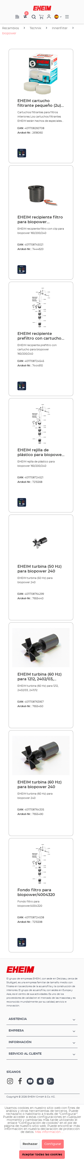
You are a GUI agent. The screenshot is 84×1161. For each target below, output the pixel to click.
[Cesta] (40, 16)
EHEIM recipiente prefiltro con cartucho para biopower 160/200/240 (39, 336)
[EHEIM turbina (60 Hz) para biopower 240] (41, 755)
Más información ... (49, 1132)
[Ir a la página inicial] (42, 8)
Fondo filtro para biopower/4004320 (36, 892)
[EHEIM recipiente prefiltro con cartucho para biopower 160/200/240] (41, 306)
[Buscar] (34, 16)
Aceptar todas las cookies (42, 1154)
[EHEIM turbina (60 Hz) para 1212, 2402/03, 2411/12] (41, 647)
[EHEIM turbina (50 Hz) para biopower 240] (41, 539)
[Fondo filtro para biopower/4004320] (41, 863)
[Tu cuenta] (49, 16)
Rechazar (30, 1144)
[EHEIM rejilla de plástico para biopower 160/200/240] (41, 423)
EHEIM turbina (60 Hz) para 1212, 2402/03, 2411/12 (39, 677)
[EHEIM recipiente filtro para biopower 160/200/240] (41, 190)
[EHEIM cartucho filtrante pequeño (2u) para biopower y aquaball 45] (41, 74)
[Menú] (67, 17)
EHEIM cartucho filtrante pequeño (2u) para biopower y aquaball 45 (39, 103)
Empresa (16, 1030)
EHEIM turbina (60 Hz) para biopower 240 (39, 784)
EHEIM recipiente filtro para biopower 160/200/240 (40, 219)
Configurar (52, 1144)
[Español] (58, 17)
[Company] (17, 17)
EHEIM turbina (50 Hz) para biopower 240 (39, 569)
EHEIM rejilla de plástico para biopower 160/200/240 (40, 452)
